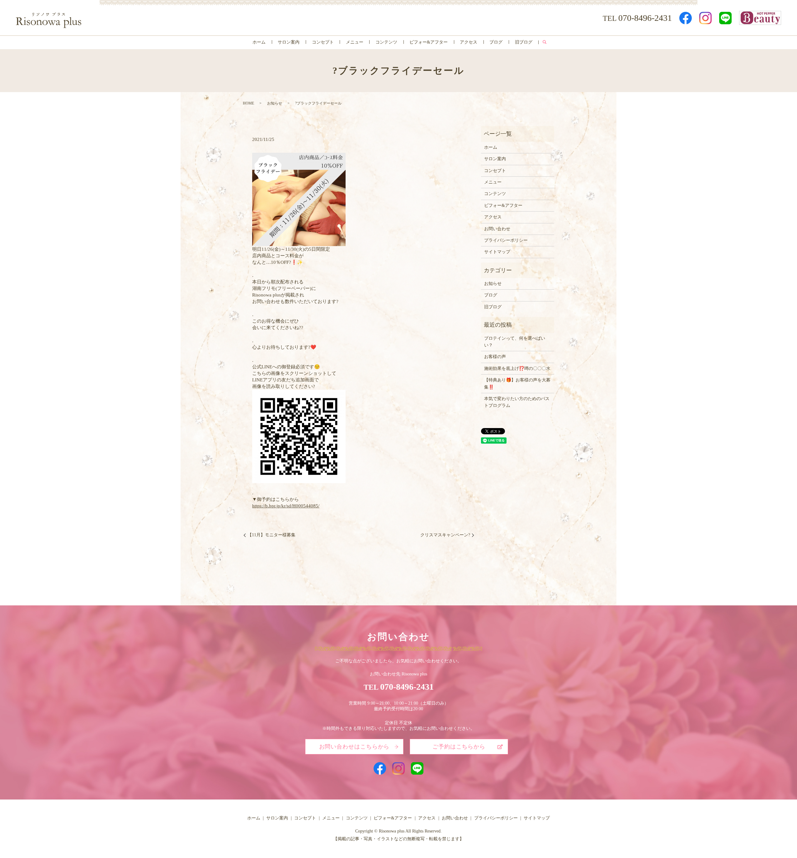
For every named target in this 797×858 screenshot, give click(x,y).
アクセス (468, 42)
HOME (248, 103)
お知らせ (274, 103)
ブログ (495, 42)
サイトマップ (497, 251)
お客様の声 (495, 356)
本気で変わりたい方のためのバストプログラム (516, 402)
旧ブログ (523, 42)
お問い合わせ (497, 228)
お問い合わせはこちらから (354, 747)
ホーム (259, 42)
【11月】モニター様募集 (271, 535)
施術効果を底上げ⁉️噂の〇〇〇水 (517, 368)
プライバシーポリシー (506, 240)
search (544, 42)
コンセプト (323, 42)
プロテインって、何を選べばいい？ (514, 341)
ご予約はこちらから (458, 747)
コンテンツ (386, 42)
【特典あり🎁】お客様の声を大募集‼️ (517, 383)
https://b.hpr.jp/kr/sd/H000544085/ (285, 505)
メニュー (354, 42)
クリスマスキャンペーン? (445, 535)
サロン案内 (288, 42)
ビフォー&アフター (428, 42)
